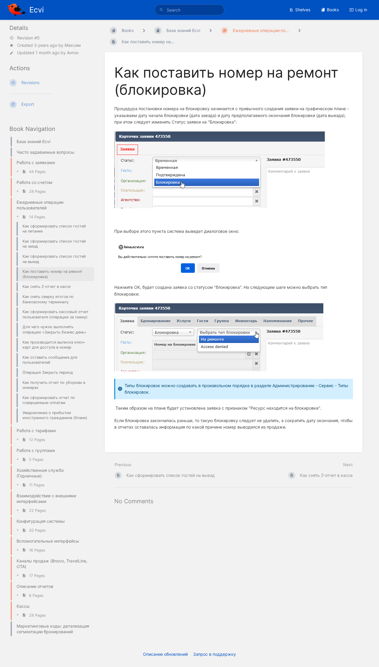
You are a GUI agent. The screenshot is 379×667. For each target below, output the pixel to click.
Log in (361, 9)
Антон (72, 52)
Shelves (302, 9)
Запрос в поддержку (214, 654)
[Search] (162, 9)
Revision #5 (28, 38)
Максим (73, 45)
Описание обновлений (165, 654)
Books (333, 9)
